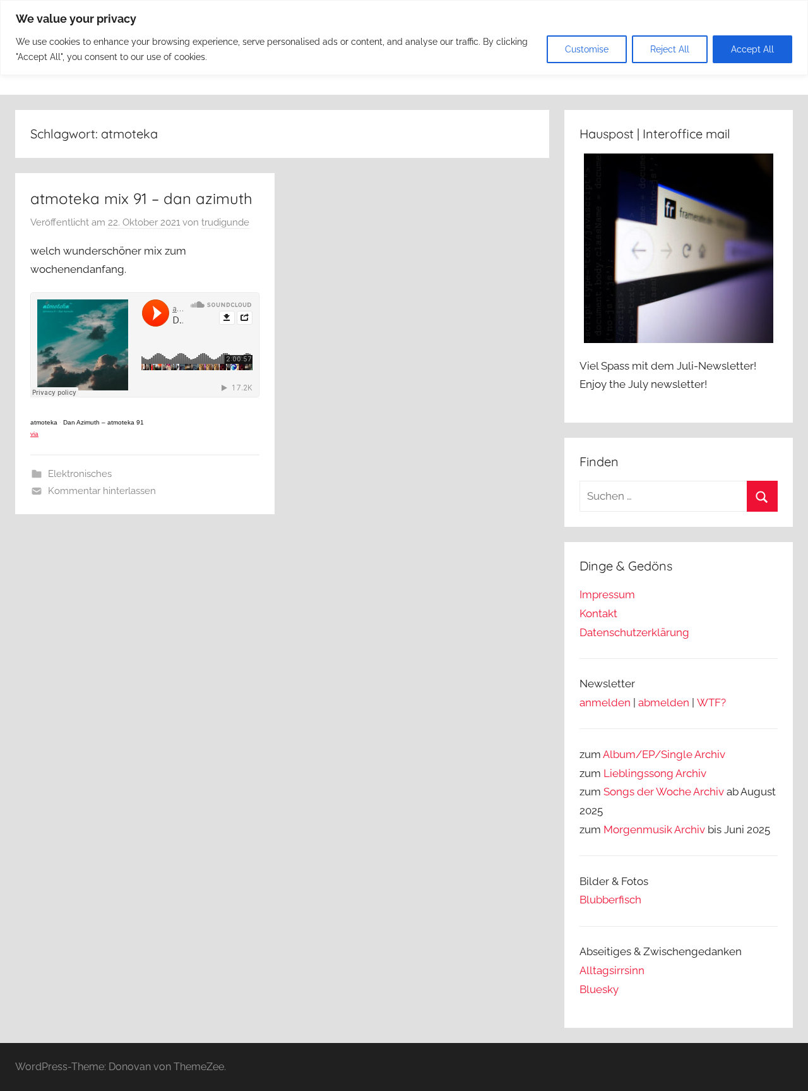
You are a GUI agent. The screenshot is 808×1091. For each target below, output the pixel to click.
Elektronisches (80, 473)
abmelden (663, 702)
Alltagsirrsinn (612, 970)
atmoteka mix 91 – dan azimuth (141, 198)
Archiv (690, 773)
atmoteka (43, 422)
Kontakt (598, 613)
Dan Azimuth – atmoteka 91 (103, 422)
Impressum (607, 594)
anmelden (605, 702)
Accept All (752, 49)
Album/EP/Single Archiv (664, 754)
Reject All (669, 49)
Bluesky (599, 989)
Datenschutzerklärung (634, 632)
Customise (587, 49)
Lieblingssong (638, 773)
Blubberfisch (610, 899)
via (34, 433)
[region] (404, 37)
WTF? (711, 702)
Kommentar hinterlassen (102, 491)
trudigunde (225, 222)
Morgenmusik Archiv (654, 829)
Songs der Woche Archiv (663, 791)
